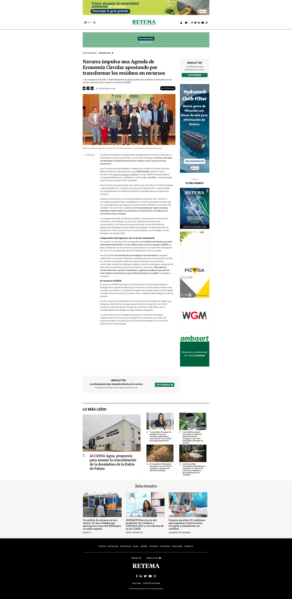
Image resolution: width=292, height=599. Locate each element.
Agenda (143, 546)
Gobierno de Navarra (180, 532)
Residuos (104, 53)
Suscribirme (194, 75)
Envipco (87, 532)
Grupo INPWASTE (134, 532)
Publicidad (177, 546)
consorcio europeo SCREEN (125, 174)
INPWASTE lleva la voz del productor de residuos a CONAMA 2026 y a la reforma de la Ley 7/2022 (145, 524)
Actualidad (89, 53)
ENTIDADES (165, 546)
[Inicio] (144, 22)
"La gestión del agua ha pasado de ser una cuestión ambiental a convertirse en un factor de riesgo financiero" (161, 436)
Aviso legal (136, 583)
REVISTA (102, 546)
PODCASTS (154, 546)
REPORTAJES (125, 546)
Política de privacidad (151, 583)
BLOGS (136, 546)
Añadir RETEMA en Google (107, 88)
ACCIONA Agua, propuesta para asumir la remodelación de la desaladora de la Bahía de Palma (113, 462)
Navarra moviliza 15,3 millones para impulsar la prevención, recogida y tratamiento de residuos (187, 524)
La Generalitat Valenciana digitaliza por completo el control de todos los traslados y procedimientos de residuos (194, 469)
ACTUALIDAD (113, 546)
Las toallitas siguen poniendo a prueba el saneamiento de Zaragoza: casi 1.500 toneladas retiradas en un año (193, 437)
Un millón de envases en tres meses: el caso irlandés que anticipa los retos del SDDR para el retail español (102, 524)
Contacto (188, 546)
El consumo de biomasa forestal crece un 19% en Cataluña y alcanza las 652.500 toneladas (161, 467)
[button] (84, 88)
